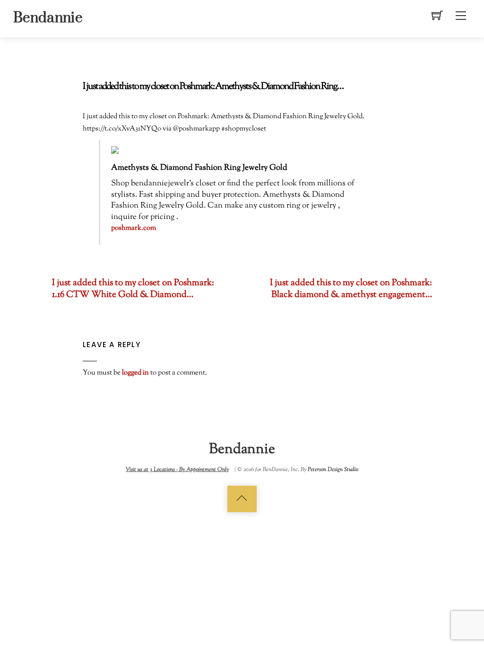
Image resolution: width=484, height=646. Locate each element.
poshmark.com (133, 228)
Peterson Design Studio (333, 469)
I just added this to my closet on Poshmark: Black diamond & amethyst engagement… (351, 289)
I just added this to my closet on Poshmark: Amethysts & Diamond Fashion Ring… (213, 87)
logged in (135, 372)
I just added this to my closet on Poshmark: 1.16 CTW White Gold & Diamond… (133, 289)
